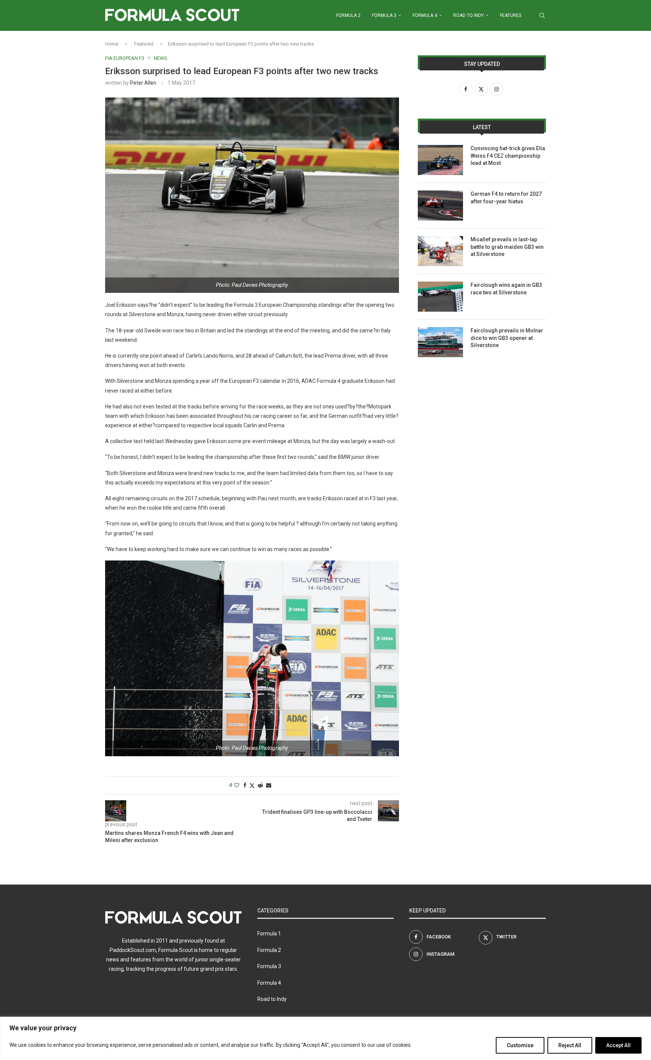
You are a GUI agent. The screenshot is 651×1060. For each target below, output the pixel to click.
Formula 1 (269, 934)
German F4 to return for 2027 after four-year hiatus (506, 197)
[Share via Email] (268, 785)
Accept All (618, 1045)
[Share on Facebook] (244, 785)
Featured (143, 44)
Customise (520, 1045)
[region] (325, 1038)
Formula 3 (384, 15)
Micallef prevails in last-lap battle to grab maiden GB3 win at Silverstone (507, 246)
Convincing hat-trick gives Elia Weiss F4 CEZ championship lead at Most (508, 155)
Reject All (569, 1045)
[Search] (542, 15)
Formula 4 (425, 15)
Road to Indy (468, 15)
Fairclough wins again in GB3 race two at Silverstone (506, 288)
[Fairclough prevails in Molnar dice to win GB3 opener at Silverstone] (440, 342)
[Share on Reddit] (260, 785)
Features (510, 15)
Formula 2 (348, 15)
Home (111, 44)
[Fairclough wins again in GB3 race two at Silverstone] (440, 297)
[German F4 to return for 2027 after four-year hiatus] (440, 205)
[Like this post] (236, 785)
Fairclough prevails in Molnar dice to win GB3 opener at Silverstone (507, 337)
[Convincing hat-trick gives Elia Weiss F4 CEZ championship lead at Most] (440, 160)
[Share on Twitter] (252, 785)
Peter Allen (143, 83)
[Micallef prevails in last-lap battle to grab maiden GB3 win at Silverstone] (440, 251)
